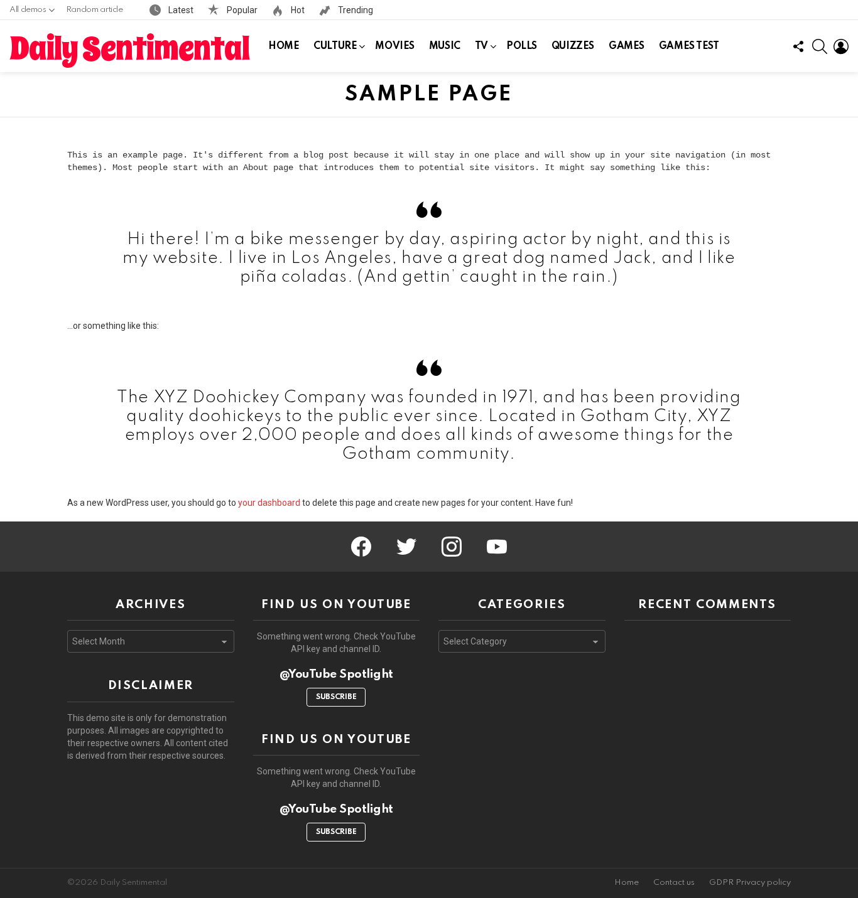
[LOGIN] (841, 46)
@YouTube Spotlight (336, 674)
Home (283, 46)
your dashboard (269, 503)
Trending (354, 10)
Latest (179, 10)
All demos (27, 10)
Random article (94, 10)
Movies (394, 46)
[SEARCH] (819, 46)
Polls (521, 46)
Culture (335, 46)
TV (481, 46)
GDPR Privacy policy (750, 883)
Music (444, 46)
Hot (297, 10)
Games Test (689, 46)
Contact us (674, 883)
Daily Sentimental (129, 49)
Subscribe (336, 697)
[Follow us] (798, 46)
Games (626, 46)
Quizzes (572, 46)
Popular (241, 10)
